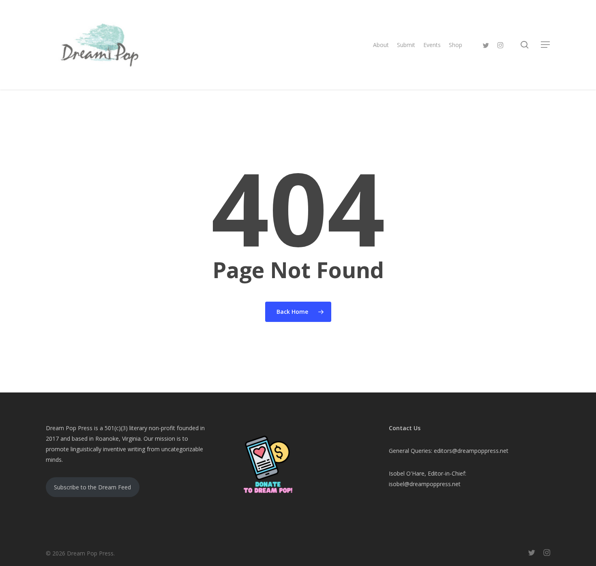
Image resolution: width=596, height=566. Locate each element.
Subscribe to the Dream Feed (92, 487)
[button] (546, 45)
